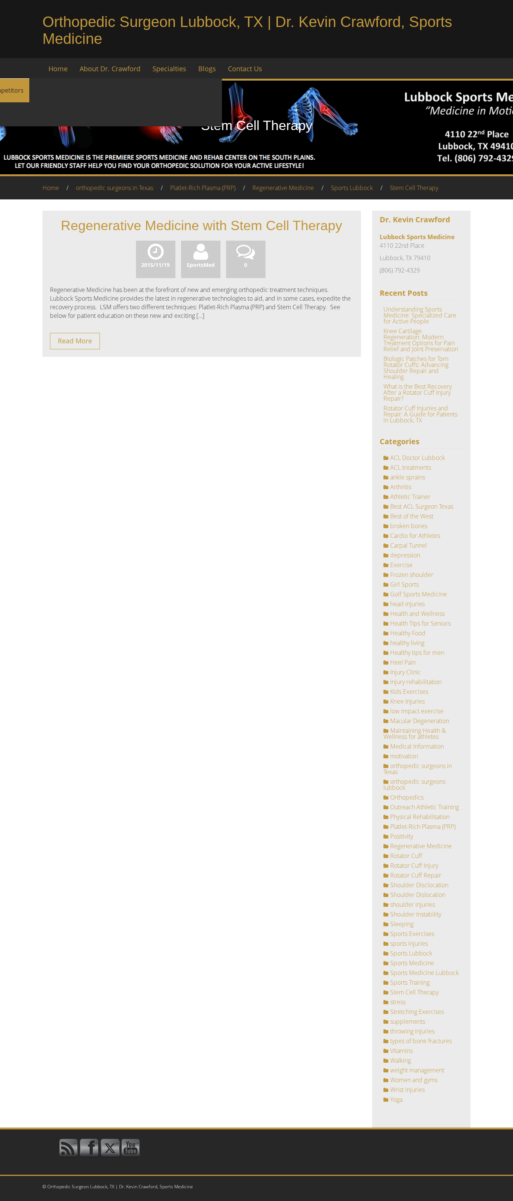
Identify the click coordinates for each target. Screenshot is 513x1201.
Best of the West (411, 516)
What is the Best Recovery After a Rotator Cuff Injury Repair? (417, 392)
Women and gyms (414, 1080)
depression (405, 555)
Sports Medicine (412, 963)
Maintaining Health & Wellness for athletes (414, 733)
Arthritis (400, 487)
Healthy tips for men (417, 652)
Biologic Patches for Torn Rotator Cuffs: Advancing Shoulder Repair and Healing (415, 368)
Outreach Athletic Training (424, 807)
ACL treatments (410, 467)
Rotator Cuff (406, 856)
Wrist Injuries (407, 1090)
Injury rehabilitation (416, 682)
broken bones (408, 526)
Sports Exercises (412, 934)
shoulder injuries (412, 904)
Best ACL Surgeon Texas (421, 506)
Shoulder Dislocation (417, 895)
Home (58, 68)
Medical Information (417, 746)
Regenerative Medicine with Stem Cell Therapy (201, 225)
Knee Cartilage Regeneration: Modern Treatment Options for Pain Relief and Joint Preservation (420, 340)
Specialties (169, 68)
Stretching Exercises (417, 1012)
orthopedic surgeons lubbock (414, 784)
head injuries (407, 604)
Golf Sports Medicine (418, 594)
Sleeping (401, 924)
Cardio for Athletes (415, 536)
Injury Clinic (405, 672)
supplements (407, 1021)
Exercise (401, 565)
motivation (404, 756)
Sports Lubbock (352, 188)
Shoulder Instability (415, 914)
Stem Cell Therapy (414, 188)
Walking (400, 1060)
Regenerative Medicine (283, 188)
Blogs (207, 68)
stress (398, 1002)
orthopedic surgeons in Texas (114, 188)
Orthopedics (407, 797)
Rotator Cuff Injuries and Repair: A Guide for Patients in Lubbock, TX (420, 414)
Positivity (401, 836)
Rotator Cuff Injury (414, 865)
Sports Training (410, 982)
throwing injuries (412, 1031)
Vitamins (401, 1051)
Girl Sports (404, 584)
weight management (417, 1070)
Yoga (396, 1099)
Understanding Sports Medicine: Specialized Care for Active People (419, 315)
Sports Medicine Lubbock (424, 973)
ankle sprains (407, 477)
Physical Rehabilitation (420, 817)
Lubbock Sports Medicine (417, 237)
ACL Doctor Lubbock (417, 458)
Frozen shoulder (411, 575)
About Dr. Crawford (110, 68)
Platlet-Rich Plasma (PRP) (202, 188)
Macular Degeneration (419, 721)
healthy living (407, 643)
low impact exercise (417, 711)
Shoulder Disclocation (419, 885)
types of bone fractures (421, 1041)
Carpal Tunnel (408, 545)
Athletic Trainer (410, 497)
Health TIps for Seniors (420, 623)
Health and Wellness (417, 613)
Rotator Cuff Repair (415, 875)
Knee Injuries (407, 701)
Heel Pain (403, 662)
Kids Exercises (409, 691)
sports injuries (409, 943)
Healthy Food (407, 633)
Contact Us (245, 68)
